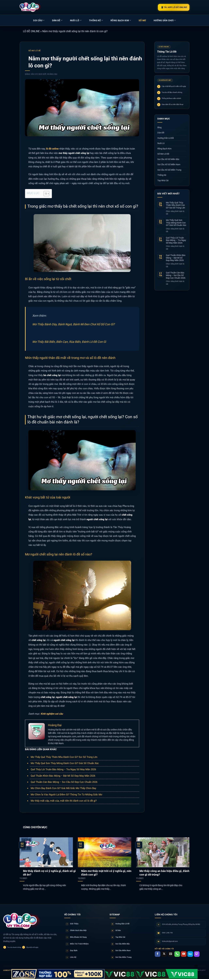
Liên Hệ (71, 957)
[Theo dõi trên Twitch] (197, 954)
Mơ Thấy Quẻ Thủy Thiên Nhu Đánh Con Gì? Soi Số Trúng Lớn (64, 757)
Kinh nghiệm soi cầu (52, 713)
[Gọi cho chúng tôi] (177, 954)
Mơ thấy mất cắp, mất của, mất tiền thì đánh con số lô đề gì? (64, 800)
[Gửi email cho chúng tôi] (170, 954)
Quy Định (72, 950)
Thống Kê (95, 20)
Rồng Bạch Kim (120, 20)
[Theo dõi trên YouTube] (183, 954)
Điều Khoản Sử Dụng (77, 937)
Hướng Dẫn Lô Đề (165, 138)
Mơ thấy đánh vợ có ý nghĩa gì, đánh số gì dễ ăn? (49, 872)
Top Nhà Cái (163, 180)
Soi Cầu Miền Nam (121, 950)
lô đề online (52, 148)
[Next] (184, 860)
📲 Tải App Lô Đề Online (173, 7)
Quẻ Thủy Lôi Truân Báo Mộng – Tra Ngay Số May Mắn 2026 (63, 769)
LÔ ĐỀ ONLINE (31, 31)
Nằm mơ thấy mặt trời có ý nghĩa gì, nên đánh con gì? (106, 872)
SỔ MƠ (142, 20)
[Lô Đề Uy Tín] (22, 921)
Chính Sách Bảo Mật (77, 930)
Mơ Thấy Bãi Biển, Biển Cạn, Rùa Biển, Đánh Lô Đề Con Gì (69, 341)
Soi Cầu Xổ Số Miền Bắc (168, 159)
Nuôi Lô (74, 20)
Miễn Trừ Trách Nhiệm (78, 944)
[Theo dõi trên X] (164, 954)
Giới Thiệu (72, 924)
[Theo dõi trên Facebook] (157, 954)
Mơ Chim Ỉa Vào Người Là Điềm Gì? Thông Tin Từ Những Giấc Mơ (66, 794)
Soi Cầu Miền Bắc (121, 944)
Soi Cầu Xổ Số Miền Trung (169, 170)
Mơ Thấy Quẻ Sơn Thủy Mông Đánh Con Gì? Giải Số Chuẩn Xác (65, 763)
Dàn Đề (56, 20)
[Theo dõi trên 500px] (190, 954)
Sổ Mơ (116, 930)
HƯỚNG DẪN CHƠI (164, 20)
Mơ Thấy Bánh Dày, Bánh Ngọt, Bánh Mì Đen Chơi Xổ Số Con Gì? (73, 324)
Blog (159, 127)
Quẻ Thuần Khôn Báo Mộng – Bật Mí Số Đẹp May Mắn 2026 (63, 775)
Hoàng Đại (52, 74)
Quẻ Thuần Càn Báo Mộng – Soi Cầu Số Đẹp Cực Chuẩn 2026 (64, 782)
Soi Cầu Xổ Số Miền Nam (168, 164)
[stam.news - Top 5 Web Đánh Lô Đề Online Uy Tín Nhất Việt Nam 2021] (30, 7)
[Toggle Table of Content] (44, 193)
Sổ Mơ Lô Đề (34, 51)
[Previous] (25, 860)
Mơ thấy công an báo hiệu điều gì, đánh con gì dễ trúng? (164, 872)
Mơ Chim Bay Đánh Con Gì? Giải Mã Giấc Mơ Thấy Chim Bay (63, 788)
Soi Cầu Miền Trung (121, 957)
